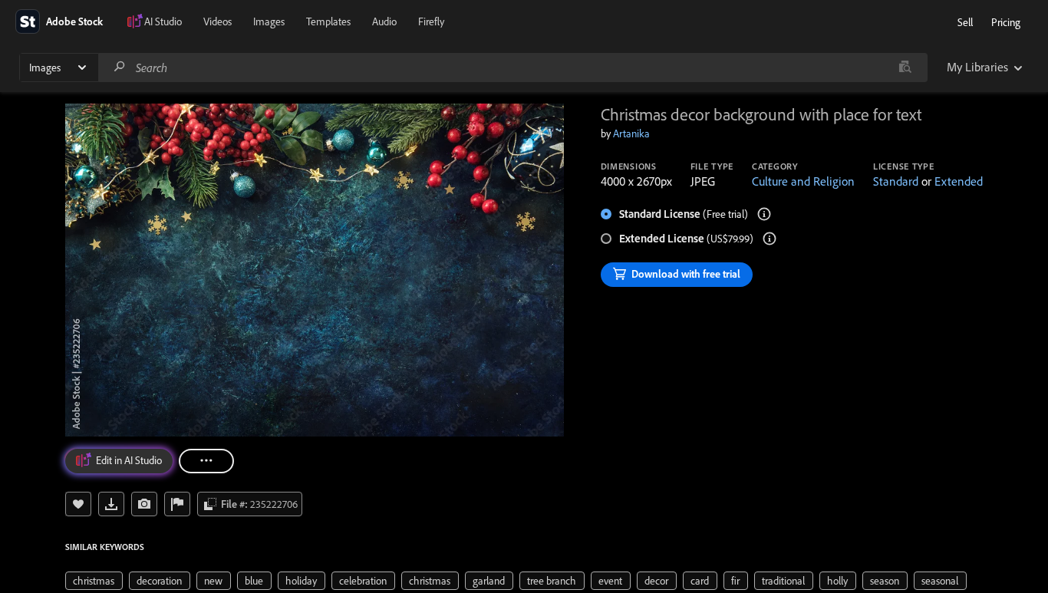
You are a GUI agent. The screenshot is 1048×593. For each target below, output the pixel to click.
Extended (958, 181)
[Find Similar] (144, 504)
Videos (217, 21)
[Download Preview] (111, 504)
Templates (328, 21)
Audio (384, 21)
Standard (895, 181)
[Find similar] (905, 67)
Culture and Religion (803, 181)
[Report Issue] (177, 504)
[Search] (119, 67)
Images (269, 21)
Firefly (431, 21)
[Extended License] (769, 238)
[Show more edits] (206, 461)
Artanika (631, 133)
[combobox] (512, 67)
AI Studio (163, 21)
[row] (94, 581)
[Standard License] (764, 214)
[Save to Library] (78, 504)
